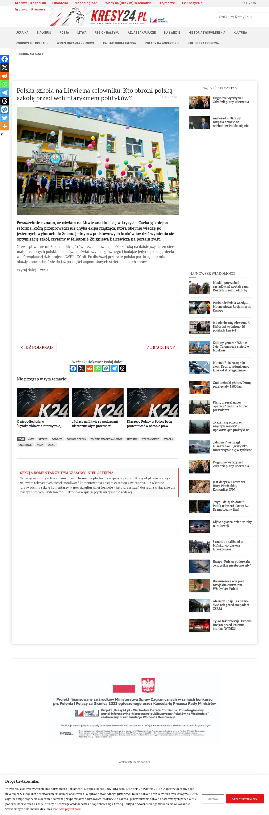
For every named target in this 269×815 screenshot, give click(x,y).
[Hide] (1, 134)
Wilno (51, 444)
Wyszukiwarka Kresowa (76, 43)
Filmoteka (60, 3)
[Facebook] (73, 368)
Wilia (40, 444)
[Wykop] (106, 368)
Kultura (240, 32)
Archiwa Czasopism (30, 3)
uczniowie (25, 444)
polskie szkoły (76, 439)
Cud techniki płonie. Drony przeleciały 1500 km (232, 384)
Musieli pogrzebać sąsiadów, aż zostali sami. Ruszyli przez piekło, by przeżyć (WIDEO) (231, 288)
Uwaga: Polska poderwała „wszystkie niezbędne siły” (232, 563)
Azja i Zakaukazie (142, 32)
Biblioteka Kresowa (203, 43)
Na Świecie (172, 32)
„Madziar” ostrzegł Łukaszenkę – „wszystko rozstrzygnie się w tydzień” (232, 446)
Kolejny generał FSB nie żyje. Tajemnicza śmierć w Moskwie (231, 346)
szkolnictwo (150, 439)
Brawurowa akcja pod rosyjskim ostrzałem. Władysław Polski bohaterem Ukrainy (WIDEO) (228, 588)
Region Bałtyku (107, 32)
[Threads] (122, 368)
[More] (4, 126)
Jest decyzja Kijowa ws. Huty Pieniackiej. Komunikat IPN (229, 485)
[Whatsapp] (98, 368)
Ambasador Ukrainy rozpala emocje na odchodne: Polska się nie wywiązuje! (231, 123)
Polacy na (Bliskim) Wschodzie (127, 3)
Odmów (213, 799)
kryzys (43, 439)
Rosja (64, 32)
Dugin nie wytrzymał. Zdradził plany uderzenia (231, 100)
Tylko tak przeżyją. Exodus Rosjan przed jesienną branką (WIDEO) (232, 624)
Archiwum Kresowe (30, 9)
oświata (57, 439)
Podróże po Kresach (32, 43)
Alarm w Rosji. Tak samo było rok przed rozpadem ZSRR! (231, 604)
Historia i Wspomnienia (207, 32)
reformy (132, 439)
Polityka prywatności (67, 809)
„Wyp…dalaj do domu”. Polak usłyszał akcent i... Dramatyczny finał (230, 505)
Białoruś (44, 32)
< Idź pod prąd (37, 347)
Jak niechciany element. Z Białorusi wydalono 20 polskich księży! (231, 326)
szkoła (168, 439)
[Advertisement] (134, 68)
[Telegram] (114, 368)
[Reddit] (89, 368)
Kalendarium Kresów (119, 43)
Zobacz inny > (163, 347)
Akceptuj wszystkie (245, 799)
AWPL (31, 439)
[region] (134, 795)
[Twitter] (4, 118)
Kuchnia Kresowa (29, 54)
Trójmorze (166, 3)
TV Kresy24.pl (192, 3)
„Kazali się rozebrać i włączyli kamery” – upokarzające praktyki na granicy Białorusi (231, 427)
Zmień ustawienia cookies (134, 762)
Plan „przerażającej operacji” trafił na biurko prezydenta (230, 406)
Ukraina (22, 32)
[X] (81, 368)
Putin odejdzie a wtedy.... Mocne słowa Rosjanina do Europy (232, 306)
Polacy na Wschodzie (162, 43)
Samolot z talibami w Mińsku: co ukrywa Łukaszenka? (228, 545)
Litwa (81, 32)
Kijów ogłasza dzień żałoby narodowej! (232, 523)
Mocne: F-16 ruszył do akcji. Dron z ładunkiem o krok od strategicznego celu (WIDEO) (231, 368)
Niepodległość (85, 3)
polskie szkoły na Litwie (106, 439)
